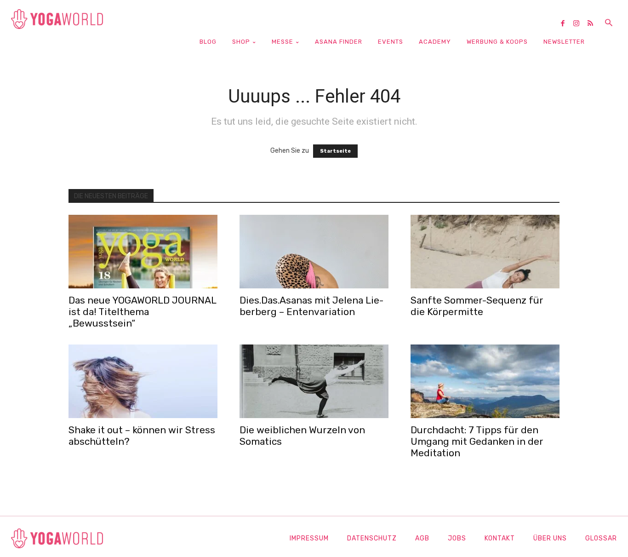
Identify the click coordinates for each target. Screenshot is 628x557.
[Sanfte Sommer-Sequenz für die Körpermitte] (485, 251)
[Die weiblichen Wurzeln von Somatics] (314, 381)
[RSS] (593, 24)
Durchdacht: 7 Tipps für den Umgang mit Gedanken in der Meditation (477, 441)
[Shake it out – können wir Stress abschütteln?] (143, 381)
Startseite (335, 151)
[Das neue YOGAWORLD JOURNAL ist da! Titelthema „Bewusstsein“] (143, 251)
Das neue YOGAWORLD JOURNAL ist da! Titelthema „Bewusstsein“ (143, 311)
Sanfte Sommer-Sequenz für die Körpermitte (477, 305)
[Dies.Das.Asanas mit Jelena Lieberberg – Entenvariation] (314, 251)
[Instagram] (580, 24)
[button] (608, 23)
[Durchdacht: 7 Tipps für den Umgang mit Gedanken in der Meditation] (485, 381)
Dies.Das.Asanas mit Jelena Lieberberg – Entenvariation (311, 305)
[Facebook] (566, 24)
